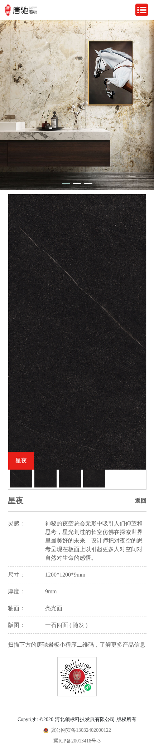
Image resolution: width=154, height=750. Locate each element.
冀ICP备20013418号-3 (77, 741)
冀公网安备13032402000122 (81, 730)
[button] (66, 183)
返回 (140, 500)
